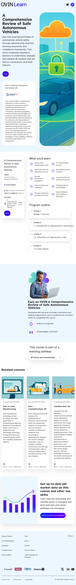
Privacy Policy (17, 579)
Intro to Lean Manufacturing (9, 407)
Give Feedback (6, 555)
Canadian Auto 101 (62, 406)
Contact (27, 546)
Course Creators (30, 550)
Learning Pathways (8, 541)
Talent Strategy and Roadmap (31, 556)
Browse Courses (7, 536)
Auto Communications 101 (37, 407)
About (27, 541)
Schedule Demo (7, 550)
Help (26, 536)
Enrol (5, 74)
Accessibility (28, 579)
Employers (5, 546)
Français (70, 536)
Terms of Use (6, 579)
